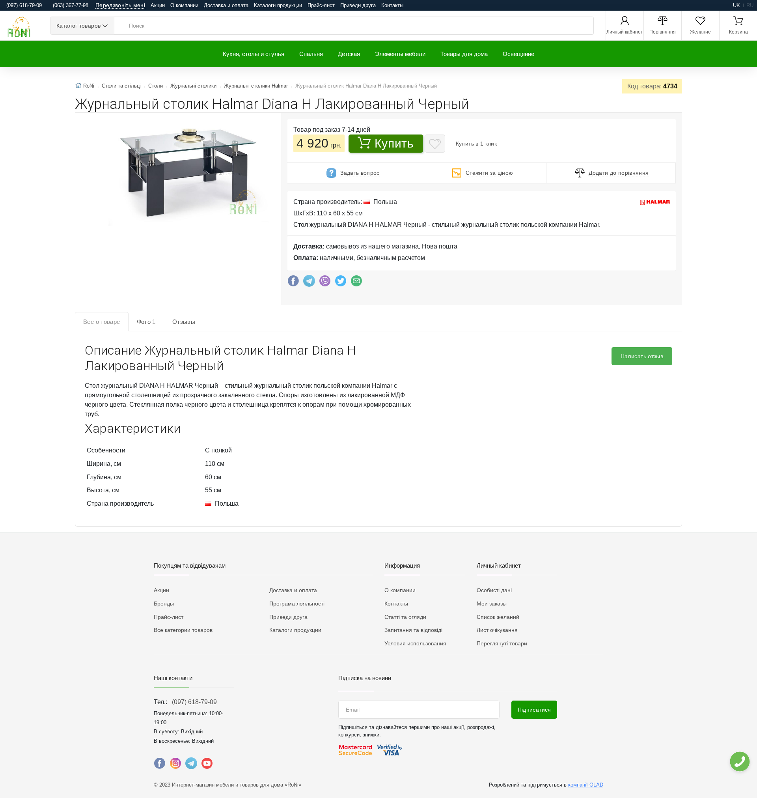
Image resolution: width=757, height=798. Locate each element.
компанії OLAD (585, 785)
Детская (349, 53)
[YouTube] (207, 765)
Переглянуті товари (502, 643)
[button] (188, 171)
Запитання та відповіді (413, 630)
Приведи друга (358, 5)
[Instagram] (175, 765)
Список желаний (498, 617)
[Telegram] (309, 283)
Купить (394, 143)
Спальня (311, 53)
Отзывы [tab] (183, 321)
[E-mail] (356, 283)
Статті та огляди (405, 617)
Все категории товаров (183, 630)
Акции (158, 5)
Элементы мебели (400, 53)
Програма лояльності (296, 603)
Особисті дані (494, 590)
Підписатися (534, 709)
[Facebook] (293, 283)
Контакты (392, 5)
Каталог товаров (78, 25)
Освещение (518, 53)
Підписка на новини (364, 678)
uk (736, 5)
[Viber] (325, 283)
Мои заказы (492, 603)
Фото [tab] (146, 321)
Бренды (164, 603)
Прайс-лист (321, 5)
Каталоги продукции (278, 5)
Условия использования (415, 643)
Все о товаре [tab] (101, 321)
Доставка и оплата (226, 5)
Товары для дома (464, 53)
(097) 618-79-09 (194, 702)
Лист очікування (497, 630)
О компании (184, 5)
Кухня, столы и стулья (253, 53)
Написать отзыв (642, 356)
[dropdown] (739, 761)
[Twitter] (341, 283)
